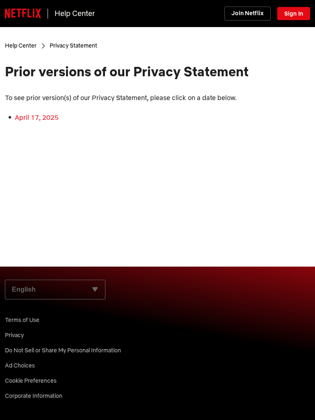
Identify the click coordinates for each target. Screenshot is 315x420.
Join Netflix (247, 13)
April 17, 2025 (37, 117)
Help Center (75, 13)
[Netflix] (23, 13)
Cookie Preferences (31, 380)
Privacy (14, 335)
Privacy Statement (73, 45)
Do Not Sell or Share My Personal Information (63, 350)
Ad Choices (20, 365)
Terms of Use (22, 320)
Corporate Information (33, 395)
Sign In (293, 13)
